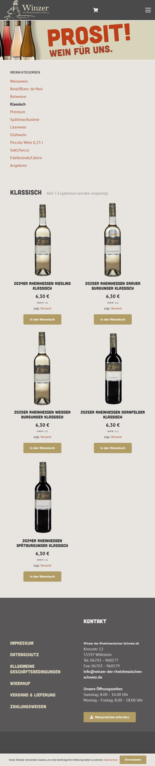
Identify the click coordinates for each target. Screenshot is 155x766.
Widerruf (20, 683)
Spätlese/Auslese (24, 119)
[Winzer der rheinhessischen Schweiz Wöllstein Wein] (26, 10)
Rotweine (18, 96)
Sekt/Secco (19, 150)
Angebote (18, 165)
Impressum (22, 643)
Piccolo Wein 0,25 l (26, 142)
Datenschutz (24, 654)
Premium (17, 111)
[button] (148, 10)
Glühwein (18, 134)
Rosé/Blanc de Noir (26, 88)
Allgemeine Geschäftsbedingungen (35, 668)
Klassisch (18, 104)
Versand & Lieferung (33, 694)
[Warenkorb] (95, 10)
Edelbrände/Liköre (26, 157)
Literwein (18, 127)
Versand (45, 308)
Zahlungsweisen (28, 706)
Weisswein (19, 81)
